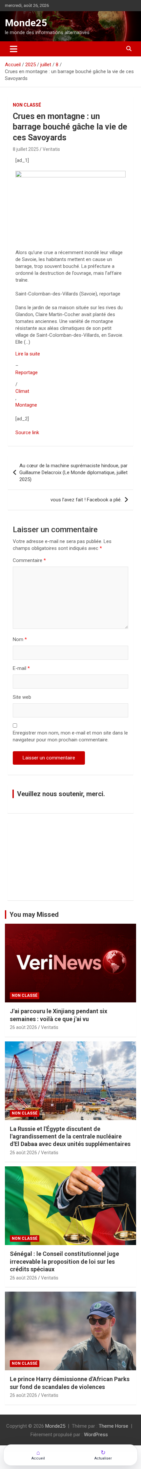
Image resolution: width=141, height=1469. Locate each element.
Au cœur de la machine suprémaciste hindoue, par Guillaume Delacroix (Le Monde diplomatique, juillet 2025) (73, 472)
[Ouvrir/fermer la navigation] (13, 48)
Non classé (27, 105)
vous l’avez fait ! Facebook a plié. (86, 500)
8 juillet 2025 (26, 149)
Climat (22, 391)
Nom (20, 639)
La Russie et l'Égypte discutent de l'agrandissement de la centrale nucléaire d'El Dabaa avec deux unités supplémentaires (70, 1136)
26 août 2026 (23, 1027)
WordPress (96, 1435)
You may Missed (34, 914)
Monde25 (26, 23)
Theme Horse (113, 1426)
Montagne (26, 405)
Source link (27, 432)
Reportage (26, 372)
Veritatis (51, 149)
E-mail (21, 668)
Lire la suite (27, 354)
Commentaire (29, 560)
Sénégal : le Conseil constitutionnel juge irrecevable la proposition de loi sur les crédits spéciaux (64, 1261)
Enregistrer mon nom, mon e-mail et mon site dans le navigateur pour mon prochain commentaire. (70, 736)
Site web (22, 697)
